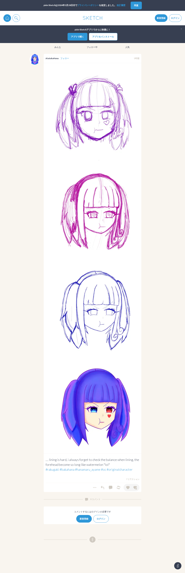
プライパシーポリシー (88, 5)
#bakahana (67, 469)
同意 (136, 5)
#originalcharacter (120, 469)
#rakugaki (52, 469)
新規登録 (161, 18)
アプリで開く (77, 36)
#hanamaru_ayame (87, 469)
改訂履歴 (121, 5)
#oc (103, 469)
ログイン (175, 18)
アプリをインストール (103, 36)
